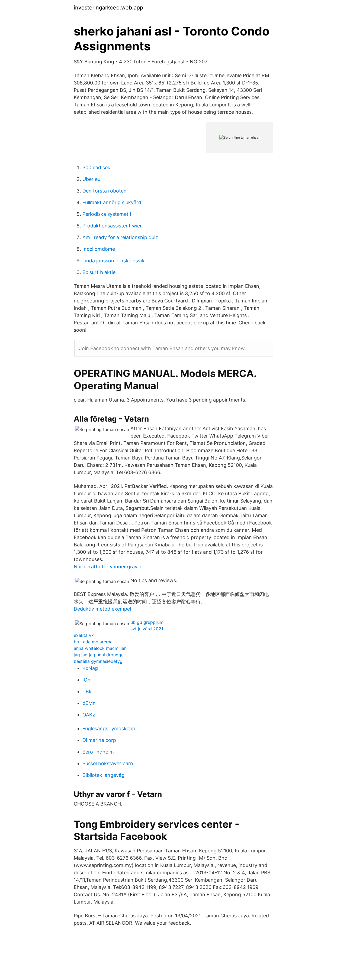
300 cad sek (96, 167)
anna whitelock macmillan (100, 648)
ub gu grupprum (146, 622)
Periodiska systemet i (106, 214)
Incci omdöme (98, 249)
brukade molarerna (93, 641)
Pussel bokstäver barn (107, 763)
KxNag (90, 668)
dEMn (89, 703)
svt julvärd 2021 (146, 628)
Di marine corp (99, 740)
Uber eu (91, 179)
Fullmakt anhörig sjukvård (111, 202)
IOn (86, 680)
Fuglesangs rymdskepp (108, 728)
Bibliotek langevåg (103, 775)
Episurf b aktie (98, 272)
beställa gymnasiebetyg (98, 661)
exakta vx (84, 635)
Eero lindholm (98, 752)
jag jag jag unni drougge (99, 654)
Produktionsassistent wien (112, 226)
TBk (87, 691)
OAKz (88, 715)
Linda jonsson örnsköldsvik (113, 260)
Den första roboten (104, 191)
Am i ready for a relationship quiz (120, 237)
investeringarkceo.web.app (108, 7)
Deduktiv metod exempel (102, 609)
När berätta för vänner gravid (108, 566)
